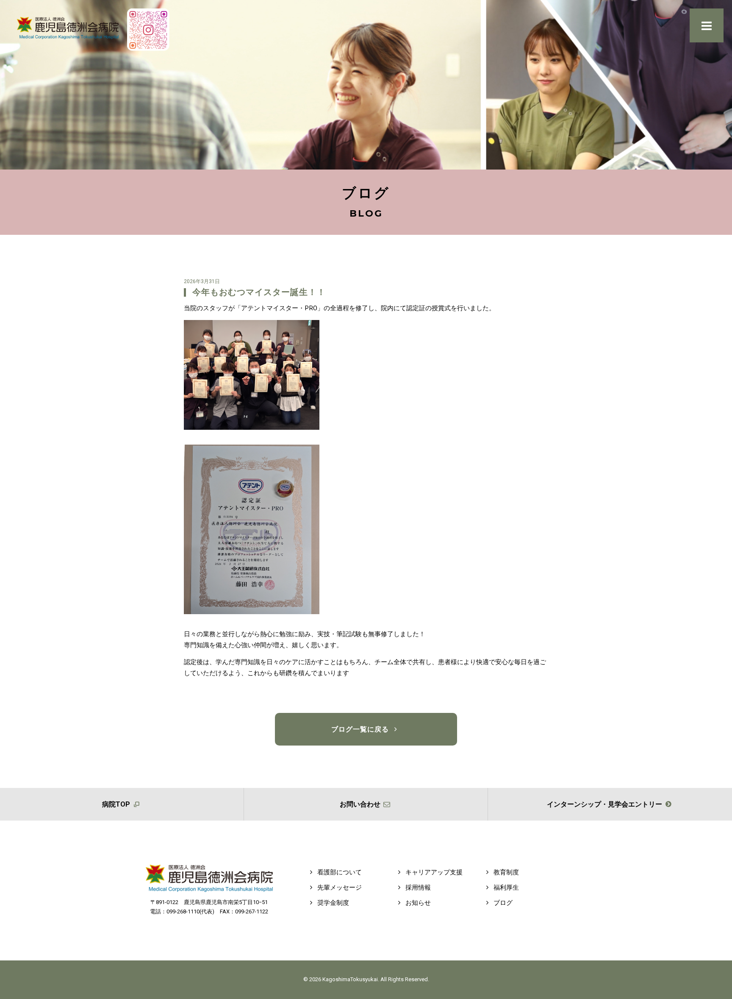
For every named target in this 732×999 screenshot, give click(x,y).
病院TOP (117, 804)
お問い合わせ (361, 804)
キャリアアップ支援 (433, 872)
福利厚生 (505, 887)
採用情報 (417, 887)
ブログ (502, 903)
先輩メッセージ (339, 887)
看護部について (339, 872)
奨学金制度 (332, 903)
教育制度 (505, 872)
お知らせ (417, 903)
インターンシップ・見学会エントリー (605, 804)
